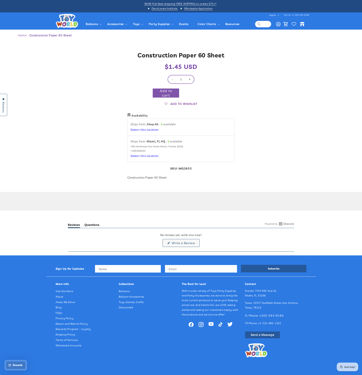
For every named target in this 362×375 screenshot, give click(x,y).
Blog (58, 307)
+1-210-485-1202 (269, 323)
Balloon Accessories (131, 296)
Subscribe (273, 268)
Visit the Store (64, 291)
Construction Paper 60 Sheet (50, 35)
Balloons (124, 291)
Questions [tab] (91, 225)
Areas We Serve (65, 302)
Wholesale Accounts (68, 345)
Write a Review (185, 244)
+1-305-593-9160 (300, 15)
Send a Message (262, 335)
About (59, 296)
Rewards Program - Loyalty (73, 329)
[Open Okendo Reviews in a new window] (279, 224)
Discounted (126, 307)
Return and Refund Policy (72, 323)
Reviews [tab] (74, 225)
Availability (140, 116)
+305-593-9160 (271, 315)
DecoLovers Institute (165, 8)
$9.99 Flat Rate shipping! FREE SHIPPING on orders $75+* (180, 3)
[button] (94, 24)
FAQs (59, 313)
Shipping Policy (65, 334)
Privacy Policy (65, 318)
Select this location (144, 129)
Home (22, 35)
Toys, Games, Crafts (131, 302)
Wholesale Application (198, 8)
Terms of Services (67, 340)
